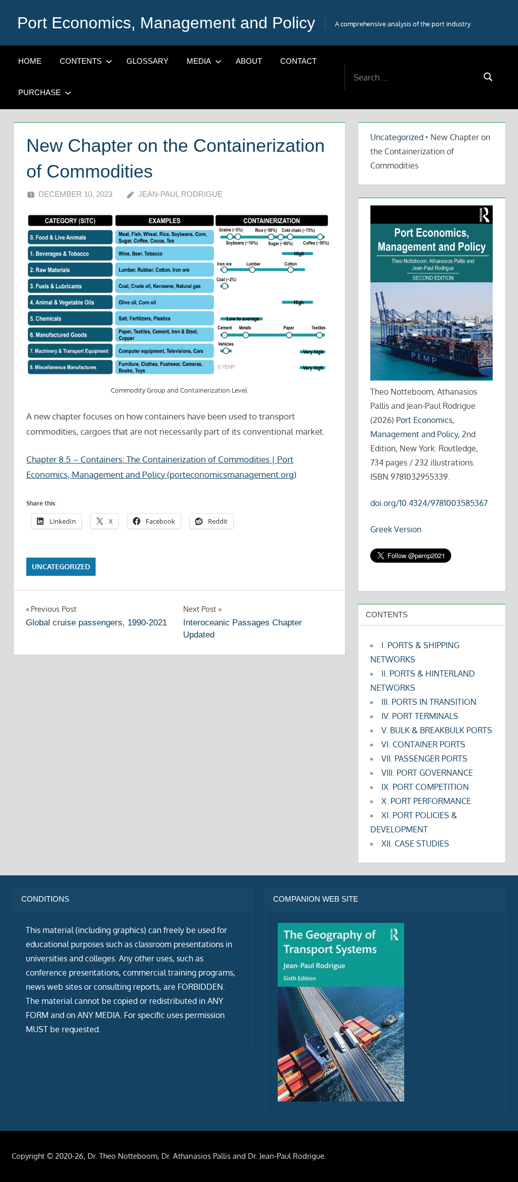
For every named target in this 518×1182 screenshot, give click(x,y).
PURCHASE (39, 92)
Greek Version (395, 529)
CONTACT (298, 61)
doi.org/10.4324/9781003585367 (429, 503)
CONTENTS (81, 61)
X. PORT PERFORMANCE (426, 801)
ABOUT (249, 61)
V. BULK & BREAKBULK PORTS (436, 730)
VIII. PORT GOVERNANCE (427, 773)
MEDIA (199, 61)
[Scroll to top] (494, 1158)
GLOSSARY (147, 61)
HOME (29, 61)
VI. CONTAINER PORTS (423, 744)
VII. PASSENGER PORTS (424, 758)
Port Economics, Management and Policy (166, 23)
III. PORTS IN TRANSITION (429, 702)
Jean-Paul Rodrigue (180, 194)
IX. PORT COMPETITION (425, 787)
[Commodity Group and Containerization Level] (179, 295)
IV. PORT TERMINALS (419, 716)
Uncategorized (61, 566)
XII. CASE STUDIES (415, 843)
